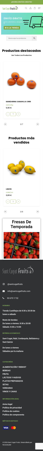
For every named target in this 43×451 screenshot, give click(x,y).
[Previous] (5, 124)
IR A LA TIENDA (12, 27)
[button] (39, 8)
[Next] (37, 124)
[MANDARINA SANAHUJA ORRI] (21, 79)
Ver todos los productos (21, 55)
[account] (30, 8)
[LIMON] (21, 167)
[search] (26, 8)
